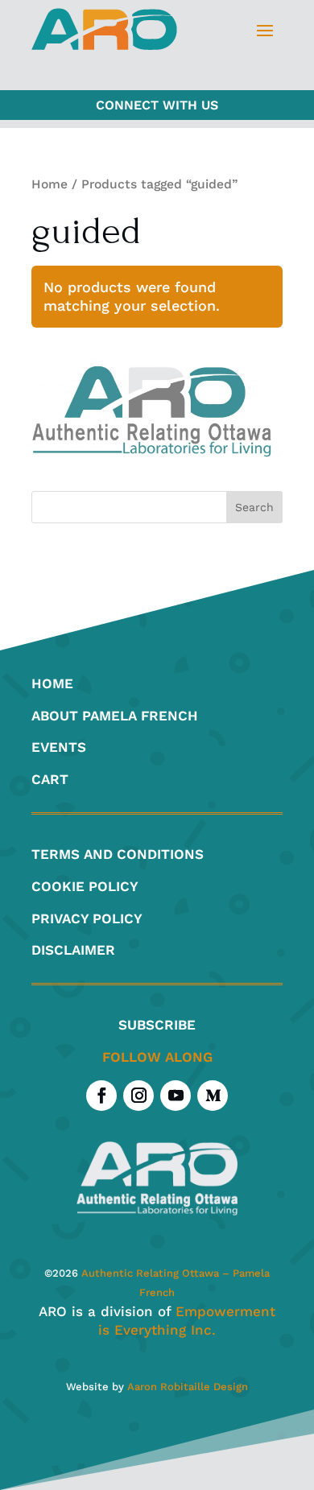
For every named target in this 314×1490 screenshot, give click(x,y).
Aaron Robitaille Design (187, 1387)
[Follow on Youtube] (175, 1095)
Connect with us (157, 105)
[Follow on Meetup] (212, 1095)
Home (49, 184)
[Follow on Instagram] (138, 1095)
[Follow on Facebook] (101, 1095)
